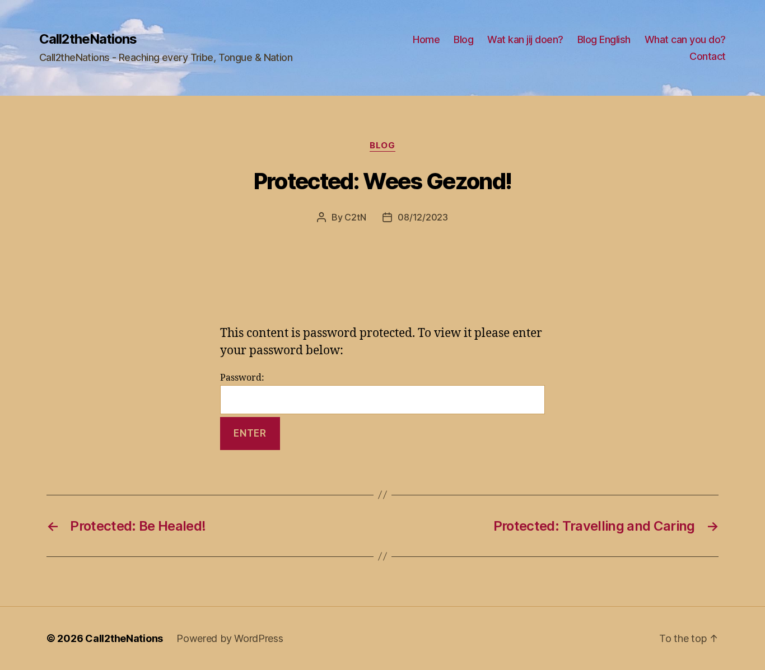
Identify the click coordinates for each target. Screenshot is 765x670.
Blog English (604, 39)
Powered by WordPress (229, 638)
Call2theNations (88, 39)
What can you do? (685, 39)
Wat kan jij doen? (525, 39)
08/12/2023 (422, 217)
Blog (463, 39)
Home (426, 39)
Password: (242, 377)
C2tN (355, 217)
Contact (707, 56)
